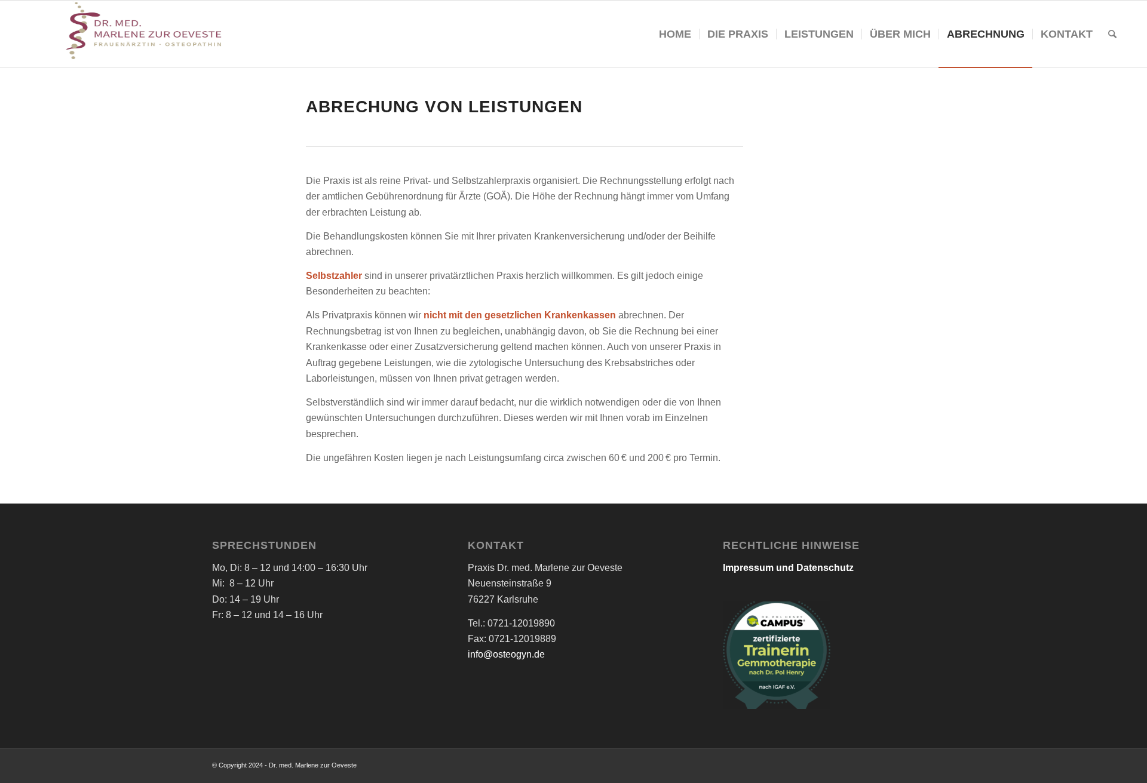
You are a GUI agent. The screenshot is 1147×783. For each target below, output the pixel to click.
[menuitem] (675, 34)
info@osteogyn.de (506, 654)
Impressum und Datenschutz (788, 567)
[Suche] (1112, 34)
